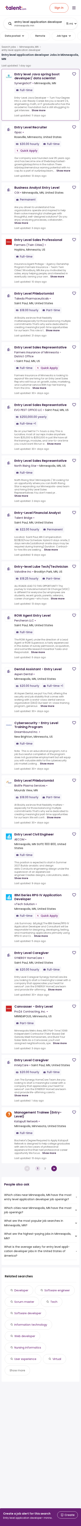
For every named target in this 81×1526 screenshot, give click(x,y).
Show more (38, 110)
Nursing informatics (27, 1348)
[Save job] (74, 74)
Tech (53, 1302)
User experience (25, 1359)
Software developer (27, 1313)
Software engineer (57, 1290)
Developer (21, 1290)
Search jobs (9, 47)
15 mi (69, 24)
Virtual (56, 1359)
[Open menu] (74, 8)
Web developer (24, 1336)
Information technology (30, 1325)
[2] (54, 1168)
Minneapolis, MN (29, 47)
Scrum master (24, 1302)
